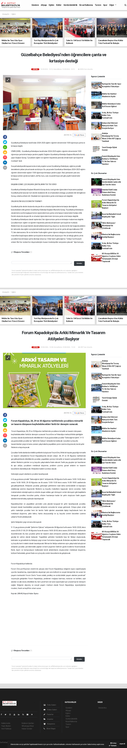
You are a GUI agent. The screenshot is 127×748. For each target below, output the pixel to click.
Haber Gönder (27, 729)
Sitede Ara (102, 708)
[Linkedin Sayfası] (19, 715)
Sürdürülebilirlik (70, 5)
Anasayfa (5, 14)
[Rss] (24, 715)
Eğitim (51, 5)
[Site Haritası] (28, 715)
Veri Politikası (6, 729)
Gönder (79, 263)
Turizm (98, 5)
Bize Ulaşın (50, 729)
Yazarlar (49, 714)
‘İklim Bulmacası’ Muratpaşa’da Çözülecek (109, 225)
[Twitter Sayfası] (6, 715)
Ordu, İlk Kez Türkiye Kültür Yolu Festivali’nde (110, 115)
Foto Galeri (51, 705)
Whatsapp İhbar (28, 726)
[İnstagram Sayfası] (11, 715)
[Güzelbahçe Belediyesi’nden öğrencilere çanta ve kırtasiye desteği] (44, 102)
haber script (4, 745)
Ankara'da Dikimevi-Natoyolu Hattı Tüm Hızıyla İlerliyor (110, 125)
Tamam (113, 746)
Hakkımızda (5, 723)
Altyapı (44, 5)
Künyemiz (51, 724)
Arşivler (50, 719)
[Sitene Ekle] (33, 715)
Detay (114, 743)
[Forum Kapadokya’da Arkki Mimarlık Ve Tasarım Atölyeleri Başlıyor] (44, 380)
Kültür (59, 5)
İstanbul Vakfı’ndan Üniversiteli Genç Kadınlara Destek (109, 192)
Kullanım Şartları (28, 723)
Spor (105, 5)
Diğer (112, 5)
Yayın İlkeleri (6, 726)
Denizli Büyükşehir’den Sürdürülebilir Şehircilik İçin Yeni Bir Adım (111, 182)
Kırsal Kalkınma (86, 5)
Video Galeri (52, 710)
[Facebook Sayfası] (2, 715)
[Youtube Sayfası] (15, 715)
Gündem (35, 5)
